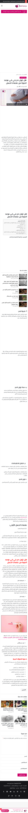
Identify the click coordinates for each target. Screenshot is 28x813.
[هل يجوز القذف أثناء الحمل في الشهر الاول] (21, 718)
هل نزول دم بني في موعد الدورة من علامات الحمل (14, 222)
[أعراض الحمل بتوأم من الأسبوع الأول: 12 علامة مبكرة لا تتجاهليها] (23, 276)
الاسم (25, 756)
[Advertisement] (14, 29)
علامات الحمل (18, 74)
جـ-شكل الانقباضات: (20, 227)
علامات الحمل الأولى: (20, 230)
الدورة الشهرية (23, 517)
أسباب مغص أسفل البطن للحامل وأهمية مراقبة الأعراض (21, 710)
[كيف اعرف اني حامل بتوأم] (23, 298)
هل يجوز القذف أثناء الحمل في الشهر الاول (21, 724)
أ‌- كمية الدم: (22, 224)
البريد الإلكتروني (24, 762)
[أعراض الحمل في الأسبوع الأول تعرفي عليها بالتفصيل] (23, 304)
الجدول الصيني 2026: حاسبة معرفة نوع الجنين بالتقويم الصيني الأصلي (7, 725)
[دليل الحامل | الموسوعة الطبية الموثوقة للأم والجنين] (21, 5)
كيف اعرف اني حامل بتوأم (12, 296)
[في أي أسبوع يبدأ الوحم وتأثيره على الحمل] (23, 291)
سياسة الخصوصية (7, 785)
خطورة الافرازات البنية (20, 233)
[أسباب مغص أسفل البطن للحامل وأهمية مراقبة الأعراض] (21, 703)
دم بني (23, 689)
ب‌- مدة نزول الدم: (20, 225)
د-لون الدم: (22, 228)
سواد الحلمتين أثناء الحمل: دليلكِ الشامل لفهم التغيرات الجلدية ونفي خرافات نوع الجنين (10, 283)
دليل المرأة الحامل (23, 788)
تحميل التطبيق (5, 810)
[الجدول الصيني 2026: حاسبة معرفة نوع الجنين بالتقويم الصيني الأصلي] (7, 718)
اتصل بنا (20, 785)
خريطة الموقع (12, 788)
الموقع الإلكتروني (23, 768)
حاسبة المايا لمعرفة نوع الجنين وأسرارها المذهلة (8, 709)
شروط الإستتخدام (15, 785)
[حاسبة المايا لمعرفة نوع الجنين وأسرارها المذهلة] (7, 703)
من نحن (17, 788)
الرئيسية (24, 74)
